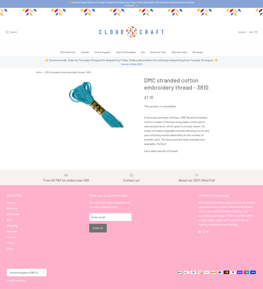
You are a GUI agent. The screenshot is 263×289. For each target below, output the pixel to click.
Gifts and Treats (179, 52)
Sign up (98, 228)
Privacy (11, 237)
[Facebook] (200, 232)
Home (39, 72)
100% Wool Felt (67, 52)
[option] (95, 102)
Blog (9, 219)
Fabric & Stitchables (126, 52)
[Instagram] (204, 232)
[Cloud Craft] (131, 32)
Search (11, 202)
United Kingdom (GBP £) (24, 272)
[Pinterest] (208, 232)
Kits (143, 52)
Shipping (12, 225)
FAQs (10, 248)
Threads (85, 52)
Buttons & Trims (158, 52)
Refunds (12, 231)
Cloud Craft (19, 280)
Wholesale (197, 52)
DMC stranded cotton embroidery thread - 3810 (68, 72)
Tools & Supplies (102, 52)
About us (12, 208)
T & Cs (10, 242)
